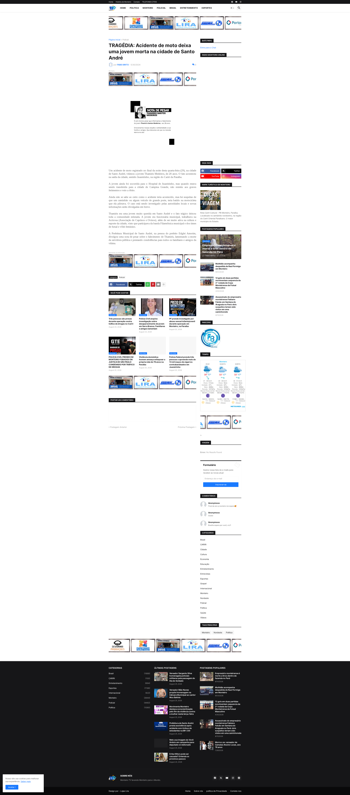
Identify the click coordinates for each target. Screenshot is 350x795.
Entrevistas (205, 574)
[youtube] (236, 2)
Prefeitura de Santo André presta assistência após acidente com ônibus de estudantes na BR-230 (181, 727)
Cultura (203, 554)
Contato (137, 2)
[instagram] (240, 2)
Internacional (206, 588)
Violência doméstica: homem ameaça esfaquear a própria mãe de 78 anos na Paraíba (152, 361)
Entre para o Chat (208, 47)
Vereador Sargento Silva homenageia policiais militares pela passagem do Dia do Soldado (182, 677)
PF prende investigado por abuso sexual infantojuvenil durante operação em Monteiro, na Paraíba (182, 322)
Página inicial (114, 40)
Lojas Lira (124, 791)
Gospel (203, 583)
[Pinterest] (153, 284)
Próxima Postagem (186, 427)
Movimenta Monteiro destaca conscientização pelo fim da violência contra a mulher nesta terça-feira (182, 710)
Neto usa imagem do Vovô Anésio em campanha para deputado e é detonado (181, 742)
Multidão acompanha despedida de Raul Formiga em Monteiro (228, 266)
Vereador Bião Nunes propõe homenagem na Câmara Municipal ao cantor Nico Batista (182, 694)
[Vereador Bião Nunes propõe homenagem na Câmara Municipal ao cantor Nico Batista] (161, 693)
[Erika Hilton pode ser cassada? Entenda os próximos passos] (161, 757)
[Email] (158, 284)
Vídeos (203, 617)
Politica (134, 8)
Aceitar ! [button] (12, 787)
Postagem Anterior (118, 427)
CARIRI (203, 544)
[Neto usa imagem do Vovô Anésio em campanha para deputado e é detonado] (161, 743)
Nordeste (204, 598)
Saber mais (26, 781)
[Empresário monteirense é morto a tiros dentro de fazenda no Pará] (206, 676)
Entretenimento (189, 8)
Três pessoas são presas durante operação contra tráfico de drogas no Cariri (121, 321)
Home (111, 2)
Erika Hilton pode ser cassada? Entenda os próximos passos (179, 756)
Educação (204, 564)
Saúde (203, 613)
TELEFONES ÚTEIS (149, 2)
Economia (204, 559)
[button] (232, 8)
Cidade (203, 549)
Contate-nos (235, 791)
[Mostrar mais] (163, 284)
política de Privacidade (216, 791)
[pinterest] (239, 778)
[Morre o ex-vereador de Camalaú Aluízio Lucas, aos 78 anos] (206, 745)
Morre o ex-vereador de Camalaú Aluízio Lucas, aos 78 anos (228, 744)
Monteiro (148, 8)
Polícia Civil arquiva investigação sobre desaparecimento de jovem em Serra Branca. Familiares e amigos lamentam (152, 324)
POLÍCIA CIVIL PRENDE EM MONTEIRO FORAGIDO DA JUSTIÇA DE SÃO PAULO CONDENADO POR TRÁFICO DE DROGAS (122, 362)
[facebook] (232, 2)
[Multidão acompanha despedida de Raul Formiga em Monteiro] (207, 266)
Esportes (207, 8)
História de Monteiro (123, 2)
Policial (161, 8)
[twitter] (221, 778)
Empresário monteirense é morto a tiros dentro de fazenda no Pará (227, 675)
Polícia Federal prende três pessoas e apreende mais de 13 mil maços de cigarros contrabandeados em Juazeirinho (182, 362)
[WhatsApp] (147, 284)
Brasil (173, 8)
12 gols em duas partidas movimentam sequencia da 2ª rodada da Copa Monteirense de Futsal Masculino (228, 283)
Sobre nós (198, 791)
